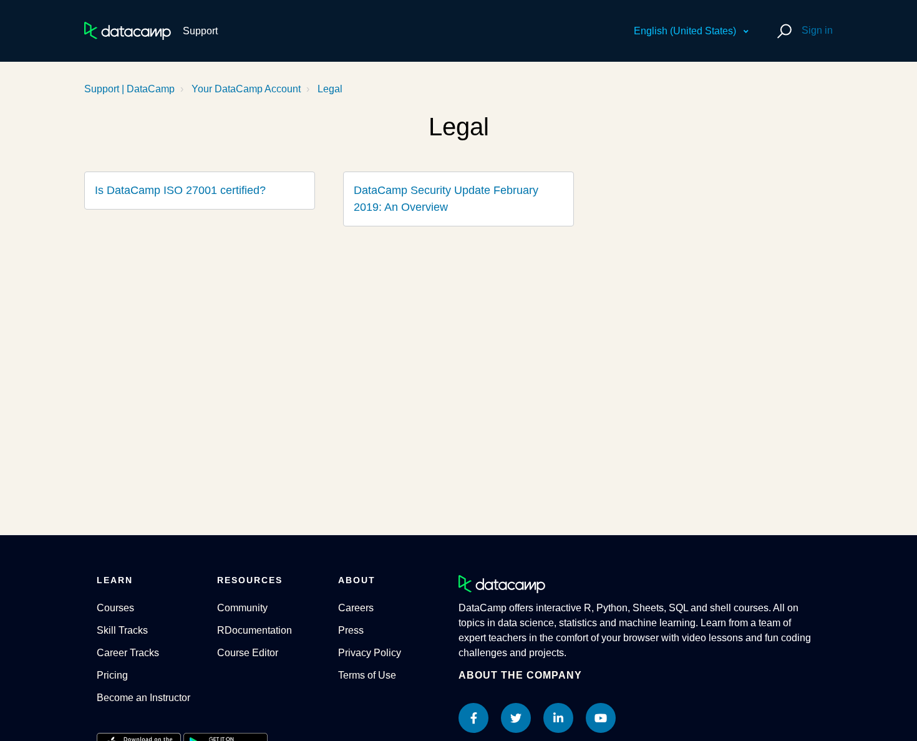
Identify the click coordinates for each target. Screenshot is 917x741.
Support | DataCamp (129, 89)
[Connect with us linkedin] (558, 718)
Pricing (112, 675)
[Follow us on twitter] (516, 718)
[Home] (127, 31)
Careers (356, 608)
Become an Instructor (143, 697)
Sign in (817, 30)
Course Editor (247, 652)
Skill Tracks (122, 630)
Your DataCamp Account (246, 89)
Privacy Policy (369, 652)
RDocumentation (254, 630)
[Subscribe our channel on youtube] (601, 718)
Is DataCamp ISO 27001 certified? (180, 190)
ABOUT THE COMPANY (520, 675)
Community (242, 608)
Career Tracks (128, 652)
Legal (330, 89)
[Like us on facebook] (473, 718)
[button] (783, 30)
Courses (115, 608)
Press (351, 630)
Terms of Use (367, 675)
